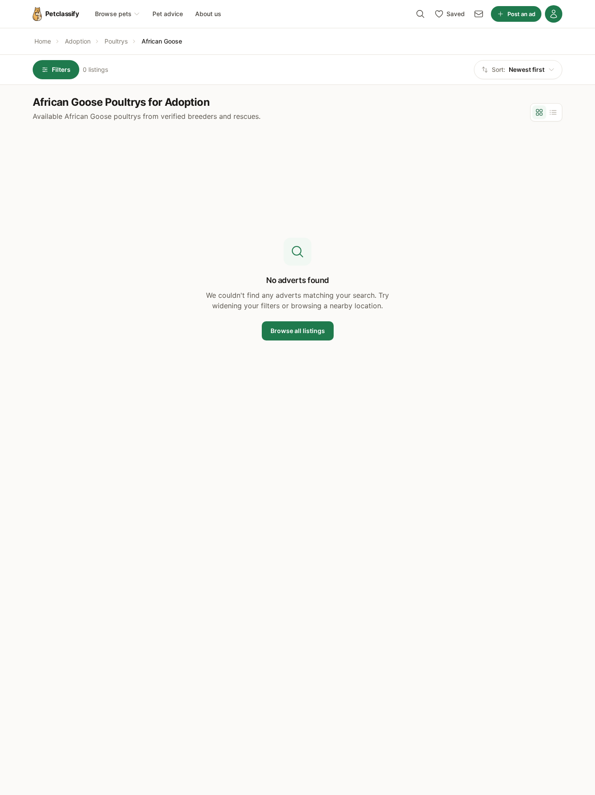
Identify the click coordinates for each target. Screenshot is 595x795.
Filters (61, 69)
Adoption (78, 41)
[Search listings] (420, 14)
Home (42, 41)
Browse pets (113, 13)
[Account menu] (553, 14)
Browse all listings (297, 330)
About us (208, 13)
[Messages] (478, 14)
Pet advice (167, 13)
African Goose (162, 41)
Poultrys (116, 41)
